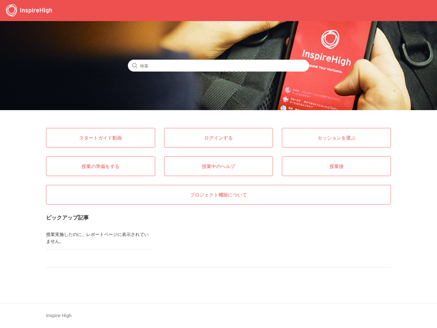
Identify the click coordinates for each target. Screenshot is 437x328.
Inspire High (59, 315)
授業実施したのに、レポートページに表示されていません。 (97, 238)
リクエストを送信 (408, 10)
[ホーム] (29, 13)
